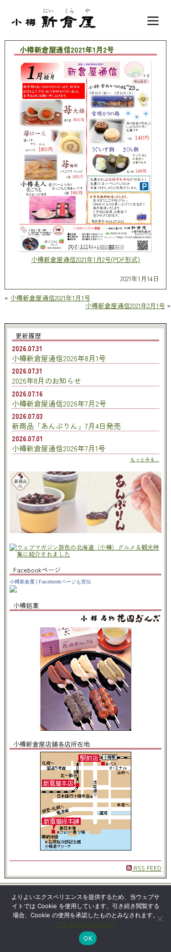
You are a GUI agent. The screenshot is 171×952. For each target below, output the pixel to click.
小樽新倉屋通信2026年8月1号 (59, 358)
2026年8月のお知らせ (46, 380)
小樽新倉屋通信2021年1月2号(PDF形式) (85, 259)
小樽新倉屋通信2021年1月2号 (67, 50)
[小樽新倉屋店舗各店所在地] (85, 848)
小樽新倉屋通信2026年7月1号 (58, 448)
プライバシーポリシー (85, 924)
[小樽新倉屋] (13, 590)
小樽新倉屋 (22, 581)
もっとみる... (144, 459)
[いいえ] (159, 918)
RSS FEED (146, 868)
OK (87, 938)
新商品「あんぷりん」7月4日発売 (66, 425)
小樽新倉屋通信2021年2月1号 (125, 305)
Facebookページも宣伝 (65, 581)
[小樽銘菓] (85, 728)
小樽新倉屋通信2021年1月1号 (50, 297)
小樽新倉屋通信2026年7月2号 (59, 403)
